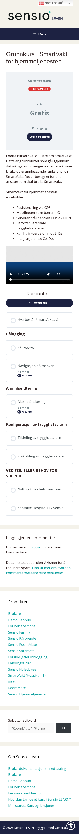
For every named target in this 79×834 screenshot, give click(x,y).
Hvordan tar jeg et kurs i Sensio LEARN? (39, 799)
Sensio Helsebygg (22, 669)
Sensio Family (19, 632)
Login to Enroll (39, 136)
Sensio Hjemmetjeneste (27, 694)
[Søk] (63, 728)
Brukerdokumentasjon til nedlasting (37, 768)
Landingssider (19, 663)
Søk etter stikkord (22, 720)
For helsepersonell (22, 626)
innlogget (34, 547)
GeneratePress (65, 827)
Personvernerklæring (25, 793)
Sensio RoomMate (22, 644)
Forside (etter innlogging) (28, 657)
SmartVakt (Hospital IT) (27, 675)
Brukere (14, 613)
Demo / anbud (19, 619)
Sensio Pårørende (22, 638)
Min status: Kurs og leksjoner (31, 805)
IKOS (12, 681)
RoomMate (17, 687)
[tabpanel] (39, 218)
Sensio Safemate (21, 650)
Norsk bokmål (54, 3)
